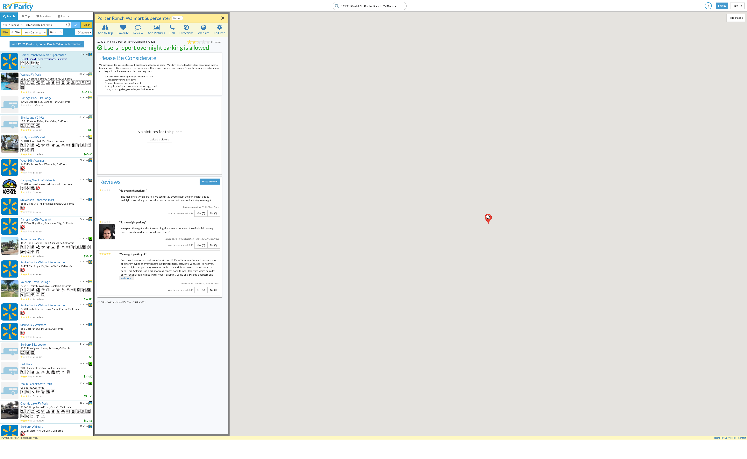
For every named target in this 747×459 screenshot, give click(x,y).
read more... (126, 278)
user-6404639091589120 (207, 238)
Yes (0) (201, 213)
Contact (742, 437)
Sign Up (737, 5)
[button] (488, 219)
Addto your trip (47, 44)
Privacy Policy (729, 437)
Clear (86, 24)
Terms (717, 437)
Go (75, 24)
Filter (6, 32)
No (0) (213, 213)
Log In (722, 5)
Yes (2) (201, 290)
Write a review (209, 181)
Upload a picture (159, 139)
